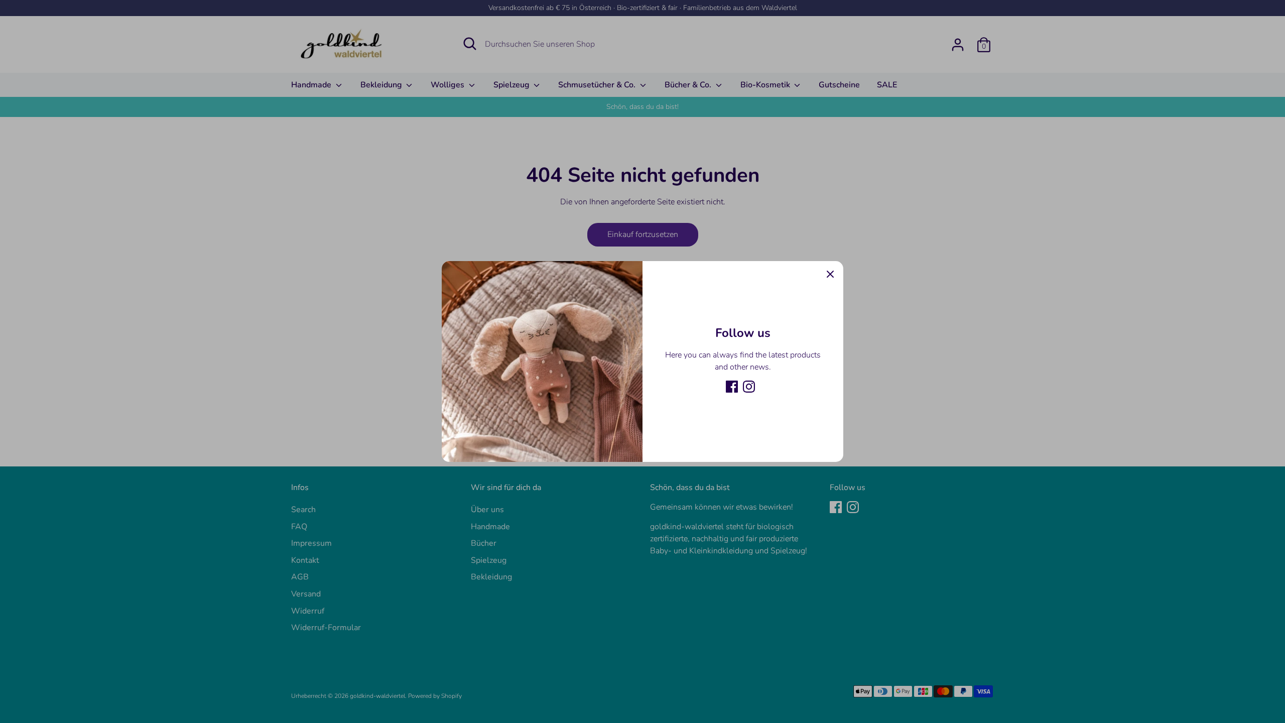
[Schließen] (830, 274)
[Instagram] (749, 387)
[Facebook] (732, 387)
